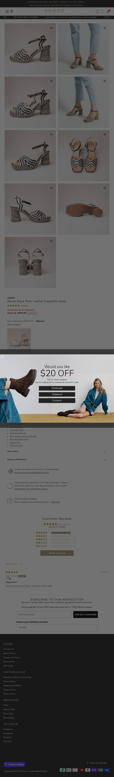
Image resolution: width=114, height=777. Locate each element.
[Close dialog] (2, 357)
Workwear (57, 388)
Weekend (57, 394)
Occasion (57, 400)
